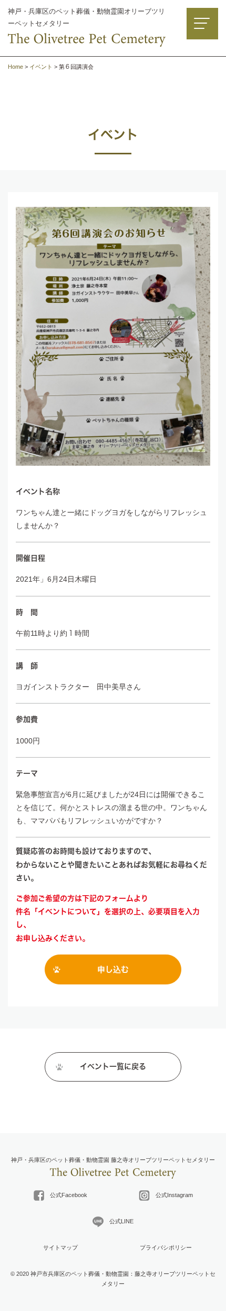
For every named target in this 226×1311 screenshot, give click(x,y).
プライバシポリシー (166, 1247)
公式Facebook (65, 1195)
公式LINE (118, 1221)
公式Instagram (171, 1195)
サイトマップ (60, 1247)
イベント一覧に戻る (113, 1066)
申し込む (113, 969)
